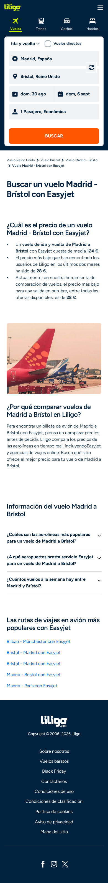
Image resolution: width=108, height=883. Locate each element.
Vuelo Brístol (50, 160)
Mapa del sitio (54, 831)
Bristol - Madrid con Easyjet (34, 652)
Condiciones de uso (54, 791)
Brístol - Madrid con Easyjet (34, 663)
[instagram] (54, 863)
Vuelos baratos (54, 761)
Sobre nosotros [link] (54, 751)
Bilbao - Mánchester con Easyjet (38, 641)
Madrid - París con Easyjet (32, 685)
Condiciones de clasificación (54, 801)
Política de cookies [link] (54, 811)
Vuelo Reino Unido (21, 160)
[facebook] (42, 863)
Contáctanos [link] (54, 781)
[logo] (12, 7)
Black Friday (54, 771)
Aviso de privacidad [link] (54, 821)
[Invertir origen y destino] (91, 67)
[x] (65, 863)
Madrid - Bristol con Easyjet (34, 674)
